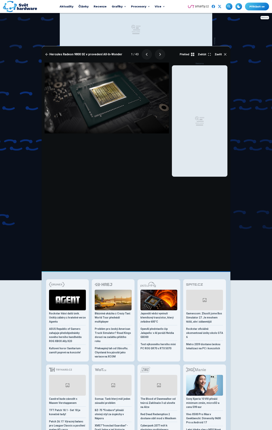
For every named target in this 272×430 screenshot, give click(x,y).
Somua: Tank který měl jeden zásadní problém (112, 400)
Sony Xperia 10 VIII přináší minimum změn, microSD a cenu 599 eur (202, 402)
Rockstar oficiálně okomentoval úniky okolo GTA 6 (204, 333)
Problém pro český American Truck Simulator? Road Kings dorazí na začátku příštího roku (113, 335)
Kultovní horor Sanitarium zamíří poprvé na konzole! (65, 350)
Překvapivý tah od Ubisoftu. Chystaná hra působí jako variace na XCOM (111, 352)
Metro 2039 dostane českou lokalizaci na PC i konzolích (203, 346)
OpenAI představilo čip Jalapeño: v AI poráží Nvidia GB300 (157, 333)
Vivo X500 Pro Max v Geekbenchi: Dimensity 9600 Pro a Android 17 (203, 418)
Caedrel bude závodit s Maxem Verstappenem (63, 400)
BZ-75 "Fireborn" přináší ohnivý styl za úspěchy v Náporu (109, 414)
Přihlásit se (257, 6)
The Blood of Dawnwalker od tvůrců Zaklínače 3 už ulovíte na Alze (158, 402)
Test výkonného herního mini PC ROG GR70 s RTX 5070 (158, 346)
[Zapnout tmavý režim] (238, 6)
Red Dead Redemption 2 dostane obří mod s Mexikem (158, 416)
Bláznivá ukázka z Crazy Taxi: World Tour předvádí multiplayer (113, 317)
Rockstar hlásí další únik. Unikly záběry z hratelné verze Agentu (67, 317)
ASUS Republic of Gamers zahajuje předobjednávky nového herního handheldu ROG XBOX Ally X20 (65, 335)
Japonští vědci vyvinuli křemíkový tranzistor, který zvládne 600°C (157, 317)
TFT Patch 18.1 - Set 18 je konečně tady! (64, 412)
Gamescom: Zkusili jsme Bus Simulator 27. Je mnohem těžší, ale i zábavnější (204, 317)
